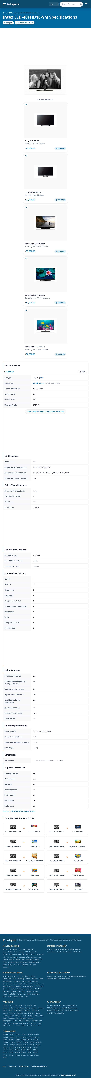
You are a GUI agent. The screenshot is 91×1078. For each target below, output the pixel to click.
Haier (12, 1008)
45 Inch (23, 1055)
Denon (28, 979)
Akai (28, 1026)
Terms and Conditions (39, 1067)
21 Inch (35, 1047)
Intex (16, 13)
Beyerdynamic (7, 981)
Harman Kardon (8, 986)
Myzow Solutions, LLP (68, 1075)
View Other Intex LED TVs (24, 23)
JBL (23, 954)
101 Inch (5, 1045)
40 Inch (30, 1035)
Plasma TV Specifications (55, 1010)
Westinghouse (7, 1021)
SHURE (13, 989)
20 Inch (29, 1052)
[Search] (81, 4)
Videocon (34, 1008)
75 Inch (31, 1045)
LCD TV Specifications (70, 1005)
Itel (17, 1018)
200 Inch (5, 1035)
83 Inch (29, 1040)
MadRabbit (29, 960)
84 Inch (11, 1055)
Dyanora (34, 957)
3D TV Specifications (53, 1008)
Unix (34, 965)
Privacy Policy (24, 1067)
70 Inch (12, 1035)
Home (5, 13)
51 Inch (17, 1050)
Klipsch (24, 981)
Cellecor (5, 960)
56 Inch (23, 1040)
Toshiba (29, 1005)
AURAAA (20, 1021)
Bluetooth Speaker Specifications (58, 949)
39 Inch (11, 1052)
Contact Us (12, 1067)
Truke (4, 989)
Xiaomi (21, 997)
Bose (19, 954)
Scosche (5, 954)
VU (25, 1005)
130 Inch (5, 1042)
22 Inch (38, 1045)
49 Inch (35, 1052)
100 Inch (24, 1037)
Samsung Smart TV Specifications (37, 298)
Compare (9, 23)
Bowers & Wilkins (34, 962)
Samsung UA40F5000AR (35, 346)
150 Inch (26, 1042)
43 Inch (23, 1050)
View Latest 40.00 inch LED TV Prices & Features (45, 411)
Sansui (27, 1008)
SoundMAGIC (7, 979)
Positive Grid (33, 952)
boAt (23, 960)
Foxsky (17, 960)
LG (14, 965)
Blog (4, 1067)
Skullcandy (25, 965)
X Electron (22, 1023)
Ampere (21, 952)
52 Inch (17, 1040)
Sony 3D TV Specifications (34, 195)
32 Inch (36, 1035)
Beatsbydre (24, 962)
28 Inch (5, 1052)
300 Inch (19, 1042)
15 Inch (5, 1050)
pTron (18, 965)
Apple (17, 962)
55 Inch (29, 1047)
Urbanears (16, 981)
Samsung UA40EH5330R (35, 295)
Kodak (12, 1016)
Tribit (20, 949)
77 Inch (31, 1037)
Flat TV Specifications (72, 1010)
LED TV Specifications (54, 1005)
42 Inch (17, 1047)
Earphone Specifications (55, 976)
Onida (10, 1010)
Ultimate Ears (7, 949)
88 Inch (5, 1055)
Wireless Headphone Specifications (58, 979)
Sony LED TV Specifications (35, 144)
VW (28, 1023)
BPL (34, 1005)
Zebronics (6, 957)
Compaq (22, 957)
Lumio (39, 1026)
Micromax (6, 1008)
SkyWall (35, 1021)
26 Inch (35, 1050)
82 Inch (5, 1040)
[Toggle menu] (86, 4)
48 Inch (23, 1052)
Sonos (15, 949)
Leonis (17, 1026)
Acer (15, 1021)
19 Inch (17, 1055)
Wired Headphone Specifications (75, 976)
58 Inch (35, 1040)
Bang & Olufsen (8, 952)
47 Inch (23, 1047)
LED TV (10, 13)
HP (20, 991)
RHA (42, 986)
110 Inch (30, 1055)
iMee (9, 1023)
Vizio (15, 952)
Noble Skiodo (17, 1010)
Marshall (30, 949)
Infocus (41, 1008)
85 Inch (12, 1037)
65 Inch (18, 1035)
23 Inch (29, 1050)
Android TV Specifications (55, 1013)
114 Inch (12, 1045)
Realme (5, 984)
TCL (41, 960)
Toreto (37, 960)
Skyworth (11, 1018)
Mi (31, 965)
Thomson (12, 1013)
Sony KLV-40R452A (32, 141)
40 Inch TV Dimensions (53, 383)
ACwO (10, 965)
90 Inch (5, 1058)
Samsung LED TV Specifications (36, 246)
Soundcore (13, 954)
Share (83, 372)
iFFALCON (18, 1016)
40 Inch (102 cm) (38, 383)
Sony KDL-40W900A (33, 192)
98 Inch (11, 1040)
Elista (28, 957)
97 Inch (36, 1055)
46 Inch (11, 1047)
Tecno (15, 984)
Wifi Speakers (77, 952)
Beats (41, 979)
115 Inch (12, 1042)
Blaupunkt (39, 954)
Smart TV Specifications (69, 1008)
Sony (24, 949)
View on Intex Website (19, 811)
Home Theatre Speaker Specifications (59, 952)
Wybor (5, 1018)
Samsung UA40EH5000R (35, 243)
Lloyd (22, 1008)
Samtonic (34, 1023)
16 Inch (18, 1037)
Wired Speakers (75, 949)
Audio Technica (8, 976)
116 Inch (19, 1045)
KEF (26, 952)
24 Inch (5, 1047)
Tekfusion (34, 979)
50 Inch (17, 1052)
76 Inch (32, 1042)
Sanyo (30, 1016)
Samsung (6, 967)
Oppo (26, 984)
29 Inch (11, 1050)
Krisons (11, 960)
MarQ (20, 984)
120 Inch (5, 1037)
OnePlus (35, 981)
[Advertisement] (45, 44)
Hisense (11, 962)
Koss (29, 981)
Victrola (32, 954)
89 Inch (38, 1042)
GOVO (5, 965)
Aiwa (39, 957)
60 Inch (24, 1035)
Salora (5, 1010)
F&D (27, 954)
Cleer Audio (20, 989)
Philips (5, 962)
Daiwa (41, 1016)
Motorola (20, 1013)
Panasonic (18, 986)
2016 (41, 378)
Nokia (31, 984)
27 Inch (25, 1045)
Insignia (30, 1018)
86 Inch (37, 1037)
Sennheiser (14, 957)
